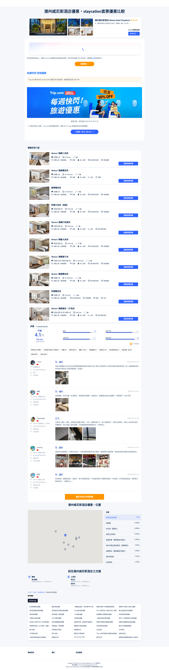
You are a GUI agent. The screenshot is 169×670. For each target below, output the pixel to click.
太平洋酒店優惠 (56, 618)
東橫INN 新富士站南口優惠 (127, 606)
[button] (134, 33)
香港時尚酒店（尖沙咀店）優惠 (39, 626)
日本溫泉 (121, 629)
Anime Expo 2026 (79, 637)
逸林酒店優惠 (33, 614)
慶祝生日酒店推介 (79, 633)
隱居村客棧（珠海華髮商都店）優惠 (107, 606)
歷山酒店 (32, 629)
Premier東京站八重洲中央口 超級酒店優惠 (107, 610)
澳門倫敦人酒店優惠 (58, 614)
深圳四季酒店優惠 (124, 614)
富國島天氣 (55, 637)
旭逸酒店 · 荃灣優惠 (58, 626)
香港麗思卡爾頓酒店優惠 (103, 614)
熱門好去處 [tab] (32, 600)
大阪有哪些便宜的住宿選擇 (37, 637)
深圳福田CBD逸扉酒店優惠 (60, 610)
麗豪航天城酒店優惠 (80, 626)
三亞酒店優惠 (78, 614)
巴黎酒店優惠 (78, 618)
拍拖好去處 (122, 633)
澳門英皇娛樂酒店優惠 (36, 610)
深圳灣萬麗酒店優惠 (58, 622)
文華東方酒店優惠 (34, 618)
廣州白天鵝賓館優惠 (125, 626)
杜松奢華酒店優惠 (34, 606)
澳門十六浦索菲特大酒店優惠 (128, 618)
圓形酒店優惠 (56, 606)
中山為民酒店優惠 (79, 610)
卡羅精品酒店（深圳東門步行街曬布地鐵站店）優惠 (85, 606)
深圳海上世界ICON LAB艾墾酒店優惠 (40, 622)
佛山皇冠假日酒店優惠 (126, 610)
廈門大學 (99, 637)
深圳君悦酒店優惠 (101, 626)
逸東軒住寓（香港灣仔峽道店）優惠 (85, 622)
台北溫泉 (99, 629)
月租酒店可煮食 (56, 629)
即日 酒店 (55, 633)
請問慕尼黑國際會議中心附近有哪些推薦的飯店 (130, 637)
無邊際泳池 (77, 629)
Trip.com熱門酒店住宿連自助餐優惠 (107, 633)
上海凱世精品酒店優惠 (103, 618)
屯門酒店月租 (33, 633)
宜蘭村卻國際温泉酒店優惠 (127, 622)
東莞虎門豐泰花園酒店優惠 (104, 622)
